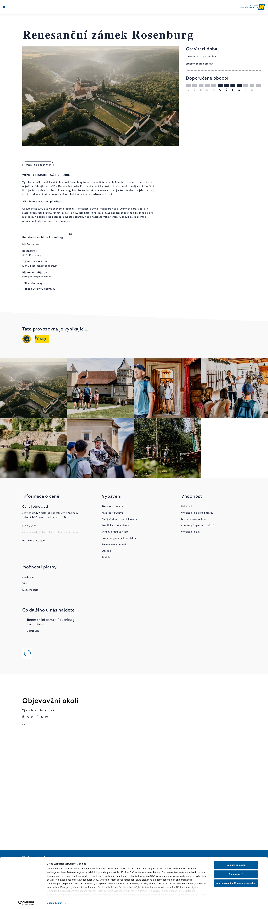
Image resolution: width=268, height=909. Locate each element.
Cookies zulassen (236, 865)
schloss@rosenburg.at (44, 265)
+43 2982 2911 (41, 261)
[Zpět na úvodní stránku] (252, 7)
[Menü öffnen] (4, 7)
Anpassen (234, 874)
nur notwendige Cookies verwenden (235, 883)
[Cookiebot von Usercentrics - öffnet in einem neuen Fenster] (26, 903)
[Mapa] (12, 7)
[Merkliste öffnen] (16, 7)
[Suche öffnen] (20, 7)
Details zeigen (54, 903)
